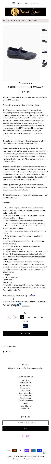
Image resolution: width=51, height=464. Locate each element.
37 (16, 317)
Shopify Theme (37, 456)
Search (25, 403)
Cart (35, 3)
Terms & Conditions (25, 401)
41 (42, 317)
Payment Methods (25, 385)
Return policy (25, 390)
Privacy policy (25, 388)
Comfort (12, 20)
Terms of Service (25, 406)
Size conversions (25, 396)
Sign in (19, 3)
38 (22, 317)
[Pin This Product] (10, 351)
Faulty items (25, 380)
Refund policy (25, 408)
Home (5, 20)
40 (35, 317)
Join (26, 3)
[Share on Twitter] (7, 351)
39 (29, 317)
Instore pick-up (25, 383)
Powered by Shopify (31, 459)
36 (9, 317)
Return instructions (25, 393)
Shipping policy (25, 398)
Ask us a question (9, 346)
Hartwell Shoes (25, 456)
